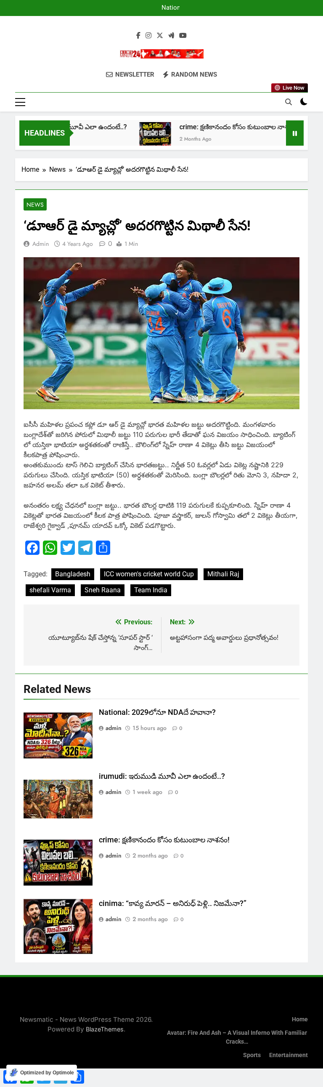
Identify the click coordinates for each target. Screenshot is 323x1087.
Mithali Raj (223, 574)
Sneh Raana (103, 590)
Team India (150, 590)
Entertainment (288, 1055)
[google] (171, 36)
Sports (252, 1055)
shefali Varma (50, 590)
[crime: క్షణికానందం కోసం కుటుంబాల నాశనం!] (140, 138)
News (35, 204)
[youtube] (183, 36)
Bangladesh (72, 574)
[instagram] (148, 36)
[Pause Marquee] (295, 133)
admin (40, 244)
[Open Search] (288, 102)
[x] (160, 36)
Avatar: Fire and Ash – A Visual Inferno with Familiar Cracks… (237, 1037)
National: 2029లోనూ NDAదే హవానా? (163, 8)
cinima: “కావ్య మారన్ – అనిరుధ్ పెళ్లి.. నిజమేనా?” (172, 903)
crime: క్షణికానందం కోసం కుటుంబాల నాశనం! (224, 127)
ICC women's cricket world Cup (149, 574)
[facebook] (138, 36)
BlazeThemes (105, 1029)
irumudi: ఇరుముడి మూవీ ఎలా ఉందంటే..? (162, 776)
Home (300, 1019)
